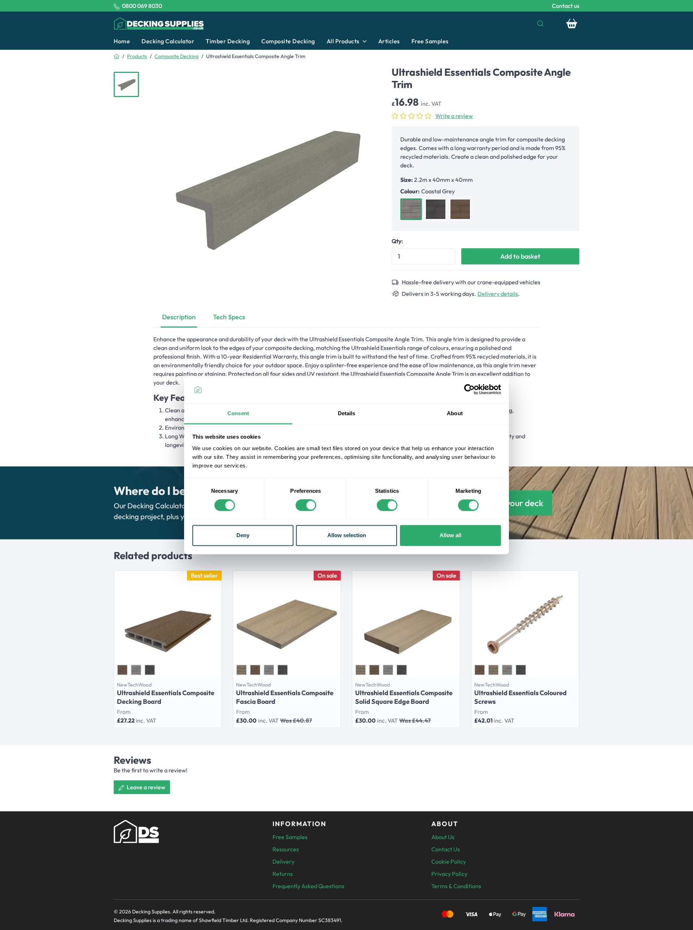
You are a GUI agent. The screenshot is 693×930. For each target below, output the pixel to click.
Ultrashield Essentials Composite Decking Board (165, 697)
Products (137, 56)
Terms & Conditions (456, 886)
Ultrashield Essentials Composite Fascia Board (285, 697)
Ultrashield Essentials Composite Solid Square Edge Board (404, 697)
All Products (343, 41)
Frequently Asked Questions (308, 886)
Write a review (454, 115)
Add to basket (520, 256)
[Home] (116, 56)
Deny (242, 535)
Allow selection (346, 535)
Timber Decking (228, 41)
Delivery (284, 861)
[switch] (306, 505)
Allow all (450, 535)
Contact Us (445, 849)
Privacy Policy (449, 873)
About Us (442, 837)
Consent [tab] (238, 413)
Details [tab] (347, 413)
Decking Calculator (167, 41)
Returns (283, 873)
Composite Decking (288, 41)
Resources (286, 849)
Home (122, 41)
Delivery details (498, 293)
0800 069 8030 (142, 5)
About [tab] (455, 413)
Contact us (565, 5)
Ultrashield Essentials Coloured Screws (520, 697)
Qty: (397, 241)
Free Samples (430, 41)
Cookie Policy (448, 861)
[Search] (540, 23)
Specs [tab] (229, 317)
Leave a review (145, 787)
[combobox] (387, 23)
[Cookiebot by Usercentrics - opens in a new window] (469, 389)
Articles (389, 41)
